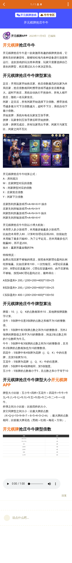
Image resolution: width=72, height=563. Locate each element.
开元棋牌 (11, 45)
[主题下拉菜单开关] (68, 4)
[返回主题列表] (4, 4)
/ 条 (34, 4)
